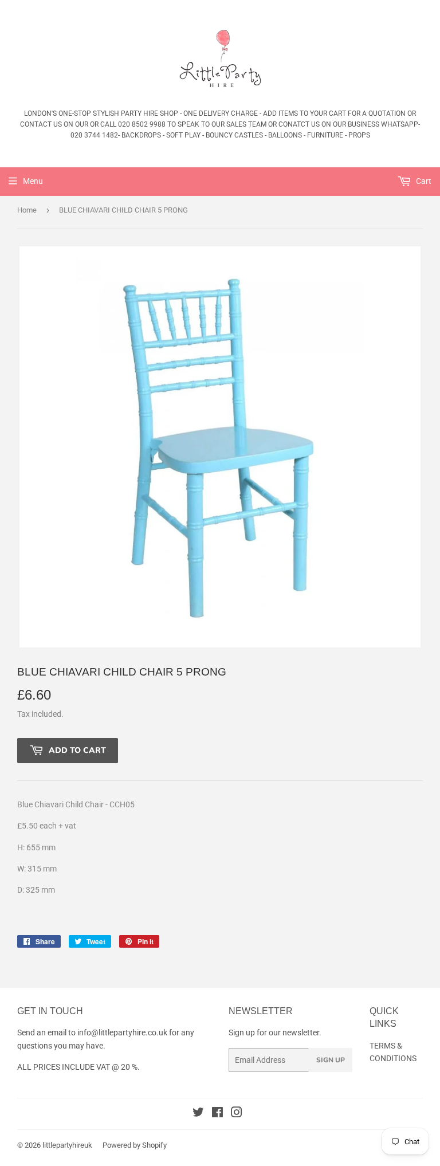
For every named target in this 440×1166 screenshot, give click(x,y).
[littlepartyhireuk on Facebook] (217, 1113)
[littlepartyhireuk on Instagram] (236, 1113)
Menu (33, 181)
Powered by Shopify (135, 1145)
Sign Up (330, 1060)
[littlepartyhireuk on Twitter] (198, 1113)
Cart (422, 181)
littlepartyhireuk (67, 1145)
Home (27, 210)
